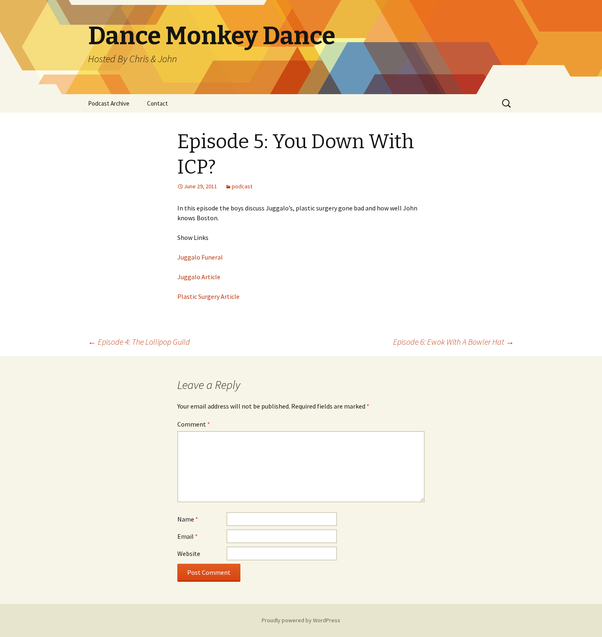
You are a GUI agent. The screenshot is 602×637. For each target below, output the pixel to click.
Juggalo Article (198, 277)
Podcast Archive (108, 103)
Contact (157, 103)
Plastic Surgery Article (208, 296)
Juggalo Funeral (200, 257)
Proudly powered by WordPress (301, 620)
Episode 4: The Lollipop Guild (139, 342)
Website (188, 553)
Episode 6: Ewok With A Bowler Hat (453, 342)
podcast (242, 186)
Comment (193, 424)
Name (187, 519)
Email (187, 536)
